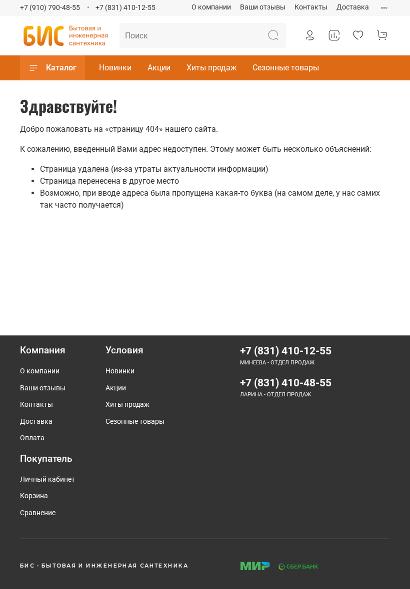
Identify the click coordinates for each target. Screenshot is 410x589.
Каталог (61, 67)
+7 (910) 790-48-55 (50, 7)
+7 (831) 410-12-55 (126, 7)
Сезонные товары (285, 67)
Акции (159, 67)
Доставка (352, 7)
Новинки (115, 67)
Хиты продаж (211, 67)
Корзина (34, 496)
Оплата (32, 438)
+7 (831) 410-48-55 (286, 383)
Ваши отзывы (263, 7)
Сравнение (38, 513)
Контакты (311, 7)
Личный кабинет (47, 479)
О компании (211, 7)
